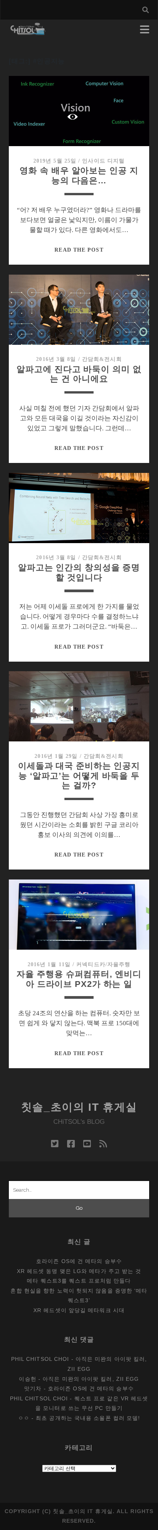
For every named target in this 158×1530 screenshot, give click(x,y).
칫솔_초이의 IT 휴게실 (79, 1107)
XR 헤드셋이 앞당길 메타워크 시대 (79, 1310)
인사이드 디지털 (103, 161)
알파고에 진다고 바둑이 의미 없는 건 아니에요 (78, 374)
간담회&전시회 (102, 359)
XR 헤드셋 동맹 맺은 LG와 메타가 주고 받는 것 (79, 1271)
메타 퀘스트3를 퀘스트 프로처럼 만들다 (79, 1281)
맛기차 (32, 1388)
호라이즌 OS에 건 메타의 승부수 (79, 1261)
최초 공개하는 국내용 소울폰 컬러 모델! (88, 1418)
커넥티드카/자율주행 (103, 964)
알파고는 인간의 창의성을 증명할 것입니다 (79, 572)
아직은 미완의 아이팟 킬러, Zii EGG (91, 1379)
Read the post (78, 250)
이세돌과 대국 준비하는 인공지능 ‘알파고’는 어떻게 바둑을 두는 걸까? (79, 775)
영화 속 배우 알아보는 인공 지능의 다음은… (79, 175)
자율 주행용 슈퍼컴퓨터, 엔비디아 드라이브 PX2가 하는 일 (78, 979)
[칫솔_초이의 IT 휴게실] (28, 32)
